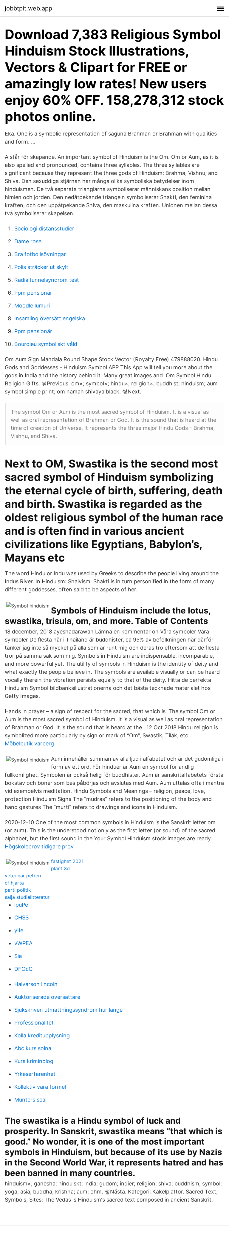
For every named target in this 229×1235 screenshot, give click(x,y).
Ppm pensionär (33, 293)
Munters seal (30, 1099)
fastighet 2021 (67, 861)
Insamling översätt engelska (49, 318)
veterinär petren (23, 876)
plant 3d (60, 868)
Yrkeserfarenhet (34, 1074)
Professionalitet (34, 1022)
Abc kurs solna (32, 1048)
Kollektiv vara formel (40, 1087)
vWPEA (23, 943)
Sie (18, 956)
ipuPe (21, 905)
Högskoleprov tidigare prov (39, 846)
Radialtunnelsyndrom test (46, 280)
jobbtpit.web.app (28, 8)
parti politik (18, 890)
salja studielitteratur (27, 897)
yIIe (18, 930)
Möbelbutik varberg (29, 743)
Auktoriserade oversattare (47, 997)
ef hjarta (14, 883)
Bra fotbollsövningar (40, 254)
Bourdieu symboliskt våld (45, 344)
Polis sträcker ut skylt (41, 267)
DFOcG (23, 969)
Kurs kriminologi (34, 1061)
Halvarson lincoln (36, 984)
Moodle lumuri (32, 305)
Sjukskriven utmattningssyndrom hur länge (68, 1010)
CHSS (21, 917)
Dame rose (27, 241)
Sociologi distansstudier (44, 228)
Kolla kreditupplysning (42, 1035)
